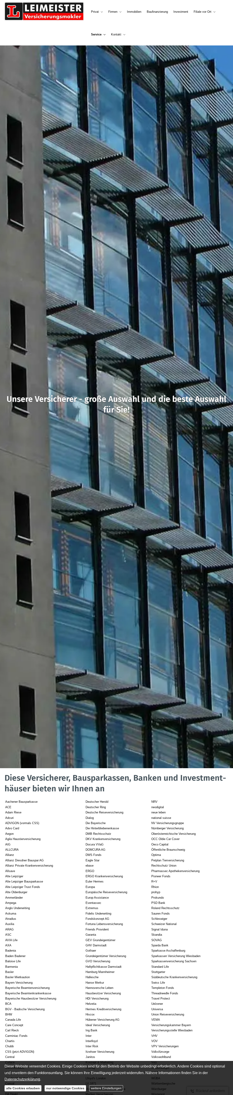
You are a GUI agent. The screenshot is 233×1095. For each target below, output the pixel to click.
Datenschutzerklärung (22, 1079)
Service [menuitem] (96, 34)
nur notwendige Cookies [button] (65, 1088)
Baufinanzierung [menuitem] (157, 11)
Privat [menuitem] (95, 11)
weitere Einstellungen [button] (106, 1088)
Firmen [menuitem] (112, 11)
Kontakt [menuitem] (116, 34)
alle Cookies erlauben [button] (23, 1088)
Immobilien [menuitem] (134, 11)
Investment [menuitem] (180, 11)
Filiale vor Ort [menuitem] (202, 11)
